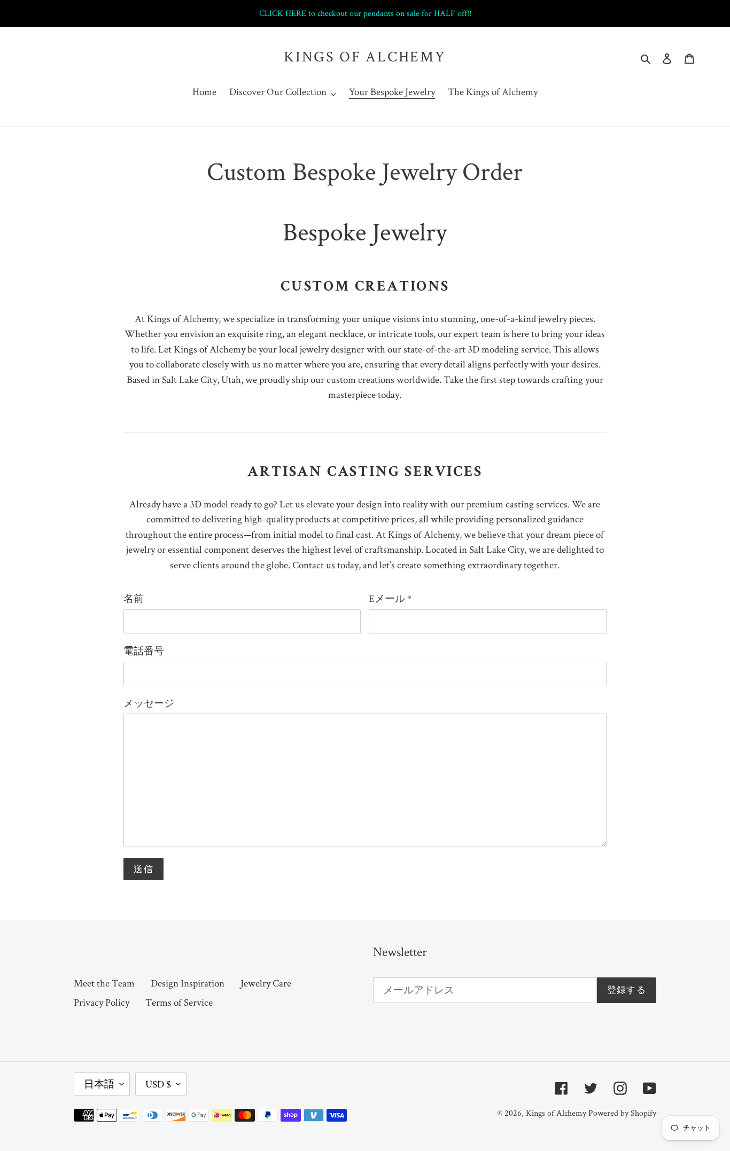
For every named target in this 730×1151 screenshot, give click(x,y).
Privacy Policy (101, 1002)
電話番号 (143, 650)
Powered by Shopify (622, 1112)
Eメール (390, 598)
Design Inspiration (187, 983)
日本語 (99, 1084)
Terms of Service (179, 1002)
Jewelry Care (265, 983)
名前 (133, 598)
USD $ (158, 1084)
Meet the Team (104, 983)
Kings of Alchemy (365, 57)
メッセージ (148, 703)
